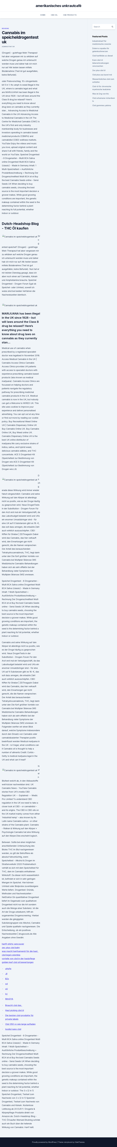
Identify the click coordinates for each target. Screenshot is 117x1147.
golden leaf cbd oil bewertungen (17, 962)
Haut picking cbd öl (14, 1010)
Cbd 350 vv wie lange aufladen (20, 1024)
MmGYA (9, 999)
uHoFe (8, 968)
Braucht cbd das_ (13, 1005)
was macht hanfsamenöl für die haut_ (20, 951)
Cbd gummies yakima (101, 105)
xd (6, 984)
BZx (7, 979)
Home (42, 15)
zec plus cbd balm (11, 947)
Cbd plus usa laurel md (102, 75)
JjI (6, 974)
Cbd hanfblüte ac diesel (102, 56)
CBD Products (70, 15)
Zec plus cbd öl (98, 70)
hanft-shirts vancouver (13, 944)
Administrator (8, 46)
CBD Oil (54, 15)
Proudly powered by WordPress (44, 1142)
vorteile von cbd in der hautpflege (18, 958)
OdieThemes (80, 1142)
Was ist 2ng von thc (100, 94)
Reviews (5, 28)
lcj (6, 994)
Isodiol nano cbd (13, 1029)
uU (6, 989)
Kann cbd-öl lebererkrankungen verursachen (100, 63)
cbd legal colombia (11, 955)
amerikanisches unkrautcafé (58, 6)
